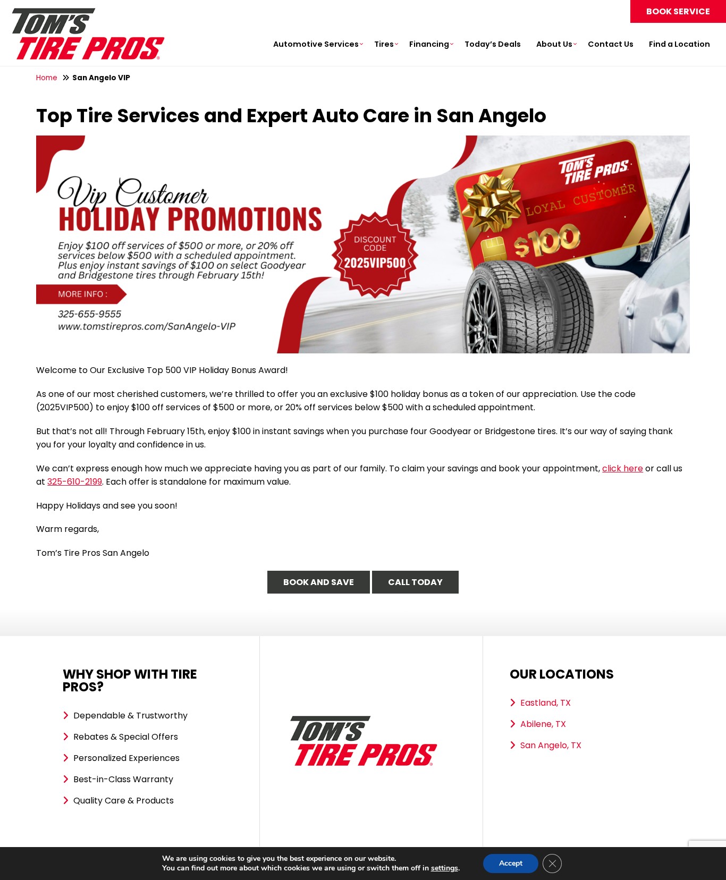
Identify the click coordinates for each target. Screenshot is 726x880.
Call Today (415, 582)
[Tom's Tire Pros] (87, 13)
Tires (384, 44)
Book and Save (318, 582)
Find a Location (679, 44)
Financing (429, 44)
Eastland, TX (545, 703)
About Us (554, 44)
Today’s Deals (493, 44)
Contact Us (611, 44)
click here (622, 468)
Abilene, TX (543, 724)
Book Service (678, 11)
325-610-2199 (74, 482)
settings (444, 868)
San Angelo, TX (550, 745)
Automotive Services (316, 44)
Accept (510, 863)
